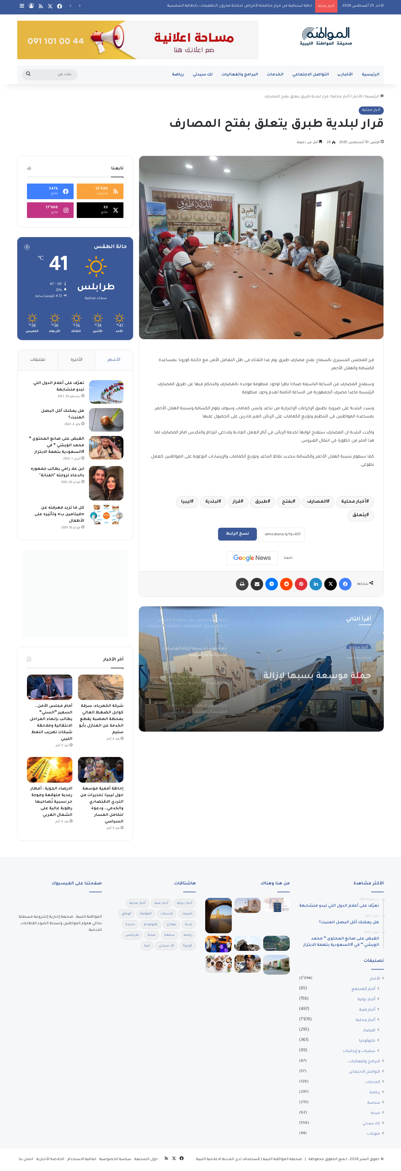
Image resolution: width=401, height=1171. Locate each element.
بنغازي (171, 924)
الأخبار (347, 75)
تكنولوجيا (367, 1041)
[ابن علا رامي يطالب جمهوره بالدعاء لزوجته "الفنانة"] (106, 483)
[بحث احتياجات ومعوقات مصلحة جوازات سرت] (276, 905)
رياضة (178, 75)
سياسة (373, 1103)
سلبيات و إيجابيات (359, 1051)
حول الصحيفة (146, 1160)
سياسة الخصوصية (115, 1160)
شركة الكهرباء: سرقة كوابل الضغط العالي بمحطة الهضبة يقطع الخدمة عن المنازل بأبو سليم (101, 719)
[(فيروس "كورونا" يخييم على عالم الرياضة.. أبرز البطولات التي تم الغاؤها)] (247, 943)
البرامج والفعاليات (239, 75)
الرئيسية (370, 75)
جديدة (130, 924)
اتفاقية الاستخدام (81, 1160)
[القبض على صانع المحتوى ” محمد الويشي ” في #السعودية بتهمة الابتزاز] (106, 447)
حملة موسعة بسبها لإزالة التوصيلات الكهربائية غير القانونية (317, 672)
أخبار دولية (366, 999)
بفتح (287, 502)
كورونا (187, 946)
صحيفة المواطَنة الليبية (282, 1160)
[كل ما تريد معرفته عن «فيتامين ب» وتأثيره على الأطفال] (106, 514)
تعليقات (37, 360)
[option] (261, 669)
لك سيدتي (203, 75)
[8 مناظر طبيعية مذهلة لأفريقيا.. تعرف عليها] (276, 943)
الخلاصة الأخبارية (50, 1160)
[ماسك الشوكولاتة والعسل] (218, 963)
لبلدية (211, 502)
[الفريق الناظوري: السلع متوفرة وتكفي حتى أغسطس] (247, 963)
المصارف (317, 502)
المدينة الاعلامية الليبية (215, 1160)
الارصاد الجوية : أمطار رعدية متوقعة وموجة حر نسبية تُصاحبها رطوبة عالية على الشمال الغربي (51, 802)
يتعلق (359, 515)
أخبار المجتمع (363, 989)
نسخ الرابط (237, 534)
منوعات (373, 1134)
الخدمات (275, 75)
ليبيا (186, 502)
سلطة (169, 935)
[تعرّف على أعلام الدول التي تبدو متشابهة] (106, 392)
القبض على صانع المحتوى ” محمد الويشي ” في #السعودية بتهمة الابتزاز (56, 445)
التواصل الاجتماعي (310, 75)
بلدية (188, 924)
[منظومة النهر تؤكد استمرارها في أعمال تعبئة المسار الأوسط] (247, 905)
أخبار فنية (367, 1010)
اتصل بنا (26, 1160)
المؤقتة (146, 914)
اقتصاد (369, 1031)
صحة (375, 1113)
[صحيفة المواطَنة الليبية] (326, 36)
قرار (237, 502)
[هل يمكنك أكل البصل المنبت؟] (106, 420)
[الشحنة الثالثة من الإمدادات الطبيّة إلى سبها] (276, 965)
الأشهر (113, 360)
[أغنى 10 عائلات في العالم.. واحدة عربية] (218, 944)
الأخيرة (76, 360)
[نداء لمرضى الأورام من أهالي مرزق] (218, 915)
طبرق (261, 502)
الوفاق (126, 914)
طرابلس (132, 935)
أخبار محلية (340, 97)
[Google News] (252, 558)
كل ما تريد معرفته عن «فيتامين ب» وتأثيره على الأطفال (59, 514)
